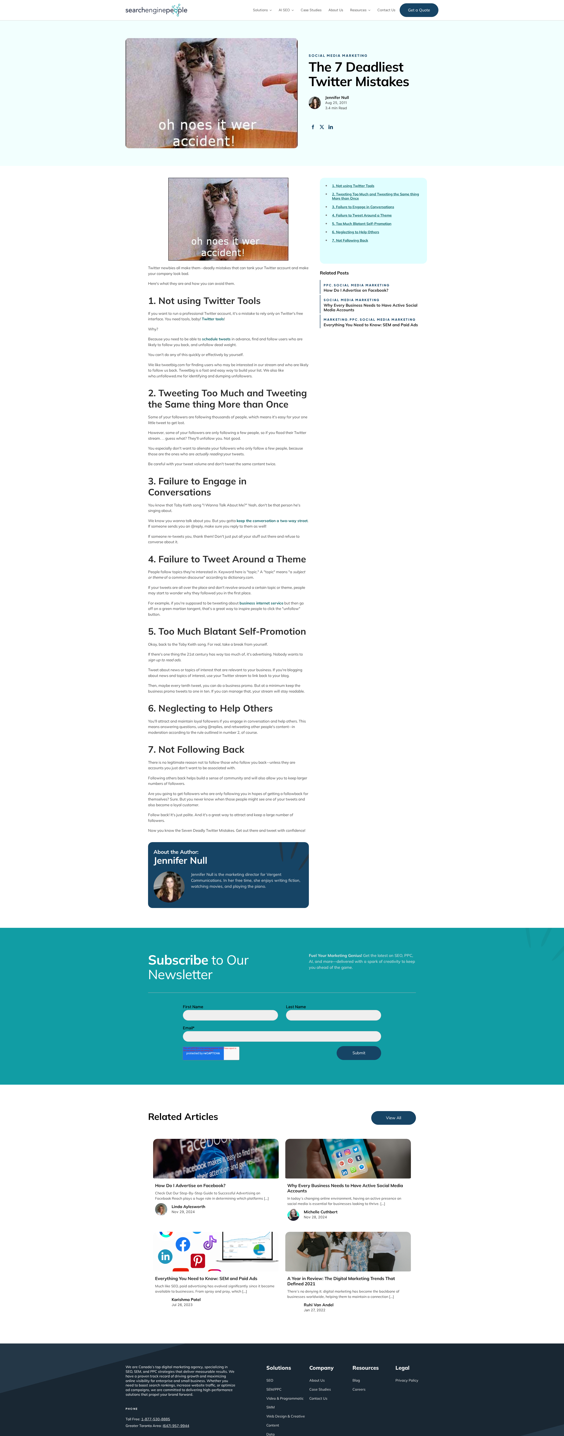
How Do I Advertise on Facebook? (356, 290)
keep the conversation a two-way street (272, 520)
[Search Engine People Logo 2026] (156, 5)
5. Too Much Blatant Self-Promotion (361, 224)
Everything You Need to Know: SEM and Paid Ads (371, 324)
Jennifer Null (180, 860)
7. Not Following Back (350, 240)
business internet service (261, 603)
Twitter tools (213, 319)
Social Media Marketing (338, 55)
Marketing (336, 319)
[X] (321, 127)
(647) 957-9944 (176, 1425)
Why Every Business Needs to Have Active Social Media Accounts (370, 308)
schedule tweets (216, 339)
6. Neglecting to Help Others (355, 232)
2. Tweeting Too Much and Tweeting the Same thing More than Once (375, 196)
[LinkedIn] (330, 127)
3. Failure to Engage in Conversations (363, 207)
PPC (328, 285)
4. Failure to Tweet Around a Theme (362, 215)
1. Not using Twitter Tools (353, 186)
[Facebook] (313, 127)
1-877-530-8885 (155, 1419)
